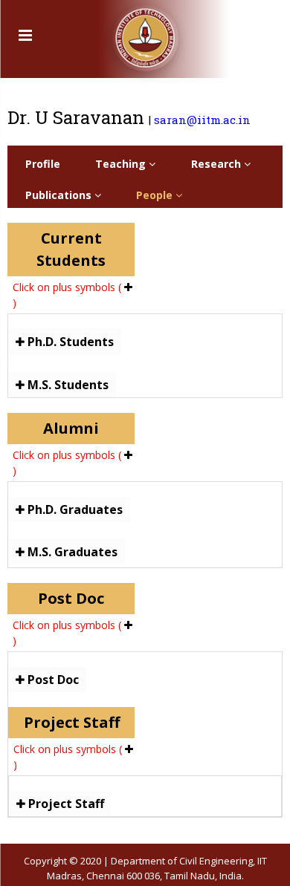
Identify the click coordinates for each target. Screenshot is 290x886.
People (155, 195)
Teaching (122, 164)
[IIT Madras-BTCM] (145, 33)
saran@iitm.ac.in (202, 119)
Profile (42, 164)
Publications (59, 195)
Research (217, 164)
